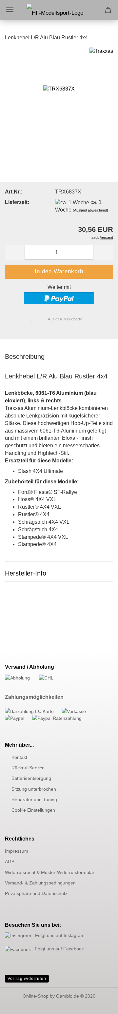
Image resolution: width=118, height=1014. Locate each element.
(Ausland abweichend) (90, 210)
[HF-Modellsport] (59, 16)
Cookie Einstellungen (33, 810)
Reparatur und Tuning (34, 799)
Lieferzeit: (17, 202)
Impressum (16, 851)
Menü (10, 10)
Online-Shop (36, 996)
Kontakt (19, 757)
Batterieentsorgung (31, 778)
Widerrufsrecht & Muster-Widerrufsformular (49, 872)
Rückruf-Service (28, 767)
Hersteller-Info (25, 573)
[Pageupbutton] (100, 1004)
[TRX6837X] (59, 96)
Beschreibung (25, 356)
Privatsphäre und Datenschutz (36, 893)
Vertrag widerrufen (27, 978)
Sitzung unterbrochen (33, 789)
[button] (15, 252)
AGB (9, 861)
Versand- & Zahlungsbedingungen (40, 882)
